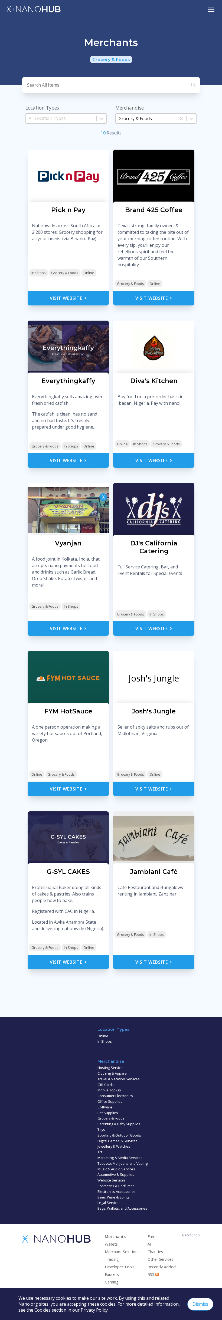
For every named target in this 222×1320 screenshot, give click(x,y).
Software (104, 1107)
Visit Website (67, 298)
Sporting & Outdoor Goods (119, 1135)
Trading (112, 1259)
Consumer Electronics (115, 1095)
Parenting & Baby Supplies (118, 1123)
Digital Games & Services (117, 1140)
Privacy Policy (94, 1310)
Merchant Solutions (122, 1251)
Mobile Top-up (109, 1090)
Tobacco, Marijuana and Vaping (122, 1163)
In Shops (38, 272)
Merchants (115, 1236)
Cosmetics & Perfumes (116, 1185)
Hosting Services (111, 1067)
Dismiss (200, 1304)
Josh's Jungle (154, 678)
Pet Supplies (107, 1112)
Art (99, 1152)
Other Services (160, 1259)
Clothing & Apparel (112, 1073)
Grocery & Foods (64, 272)
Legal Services (108, 1202)
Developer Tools (120, 1266)
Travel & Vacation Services (118, 1079)
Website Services (111, 1180)
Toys (101, 1129)
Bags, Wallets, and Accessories (122, 1208)
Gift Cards (105, 1084)
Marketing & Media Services (119, 1157)
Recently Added (162, 1266)
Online (88, 272)
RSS (151, 1274)
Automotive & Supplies (115, 1174)
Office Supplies (109, 1101)
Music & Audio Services (116, 1169)
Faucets (112, 1274)
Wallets (111, 1244)
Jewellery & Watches (113, 1146)
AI (149, 1244)
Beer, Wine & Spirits (113, 1197)
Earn (151, 1236)
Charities (155, 1251)
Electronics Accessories (116, 1191)
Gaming (112, 1282)
